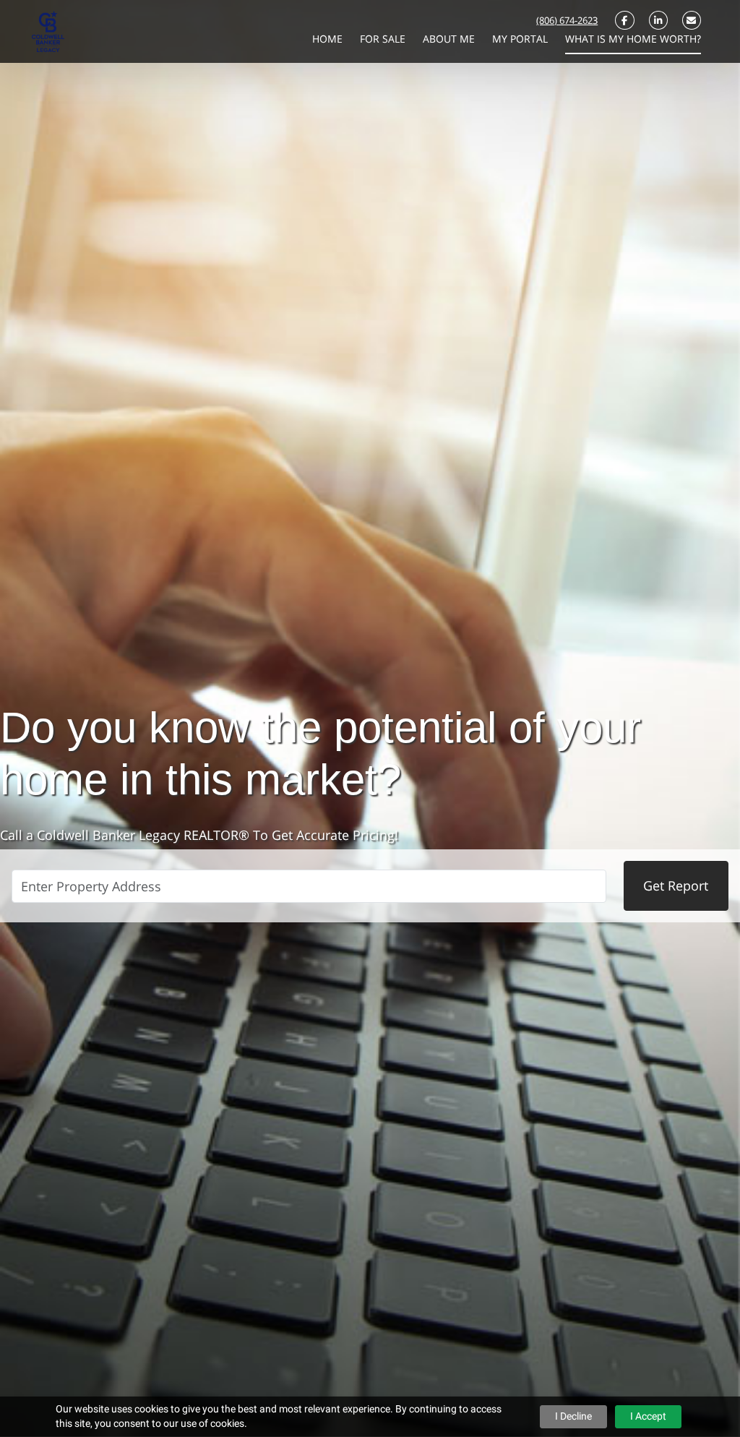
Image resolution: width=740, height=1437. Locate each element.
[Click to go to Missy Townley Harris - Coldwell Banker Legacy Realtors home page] (48, 30)
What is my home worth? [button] (633, 39)
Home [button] (328, 39)
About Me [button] (450, 39)
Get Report (675, 885)
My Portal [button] (521, 39)
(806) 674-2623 (567, 20)
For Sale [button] (384, 39)
